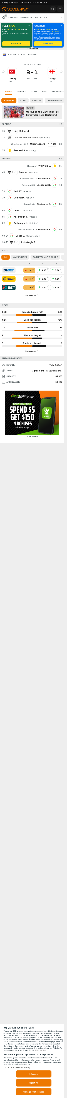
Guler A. (27, 191)
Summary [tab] (9, 100)
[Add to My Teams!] (3, 71)
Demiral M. (19, 197)
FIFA (11, 81)
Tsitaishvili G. (28, 185)
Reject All (33, 1083)
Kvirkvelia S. (29, 204)
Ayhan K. (33, 172)
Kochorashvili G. (20, 144)
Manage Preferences (33, 1092)
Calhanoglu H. (33, 236)
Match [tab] (8, 91)
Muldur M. (28, 210)
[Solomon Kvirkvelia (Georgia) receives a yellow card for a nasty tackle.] (55, 165)
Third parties (40, 1050)
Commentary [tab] (54, 100)
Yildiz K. (45, 137)
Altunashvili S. (43, 229)
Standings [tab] (57, 91)
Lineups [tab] (36, 100)
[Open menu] (60, 9)
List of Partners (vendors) (17, 1067)
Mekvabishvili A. (26, 229)
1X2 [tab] (6, 257)
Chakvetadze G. (26, 178)
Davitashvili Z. (43, 178)
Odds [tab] (34, 91)
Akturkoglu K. (21, 216)
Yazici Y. (18, 191)
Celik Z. (17, 210)
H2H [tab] (44, 91)
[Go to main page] (18, 9)
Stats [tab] (23, 100)
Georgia (52, 78)
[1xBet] (9, 270)
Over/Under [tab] (20, 257)
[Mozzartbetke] (9, 279)
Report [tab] (21, 91)
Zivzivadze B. (44, 204)
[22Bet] (9, 287)
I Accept (33, 1074)
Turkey (12, 78)
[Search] (53, 9)
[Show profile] (12, 71)
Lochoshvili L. (44, 185)
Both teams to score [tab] (45, 257)
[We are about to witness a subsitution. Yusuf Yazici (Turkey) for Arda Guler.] (10, 191)
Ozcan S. (20, 236)
